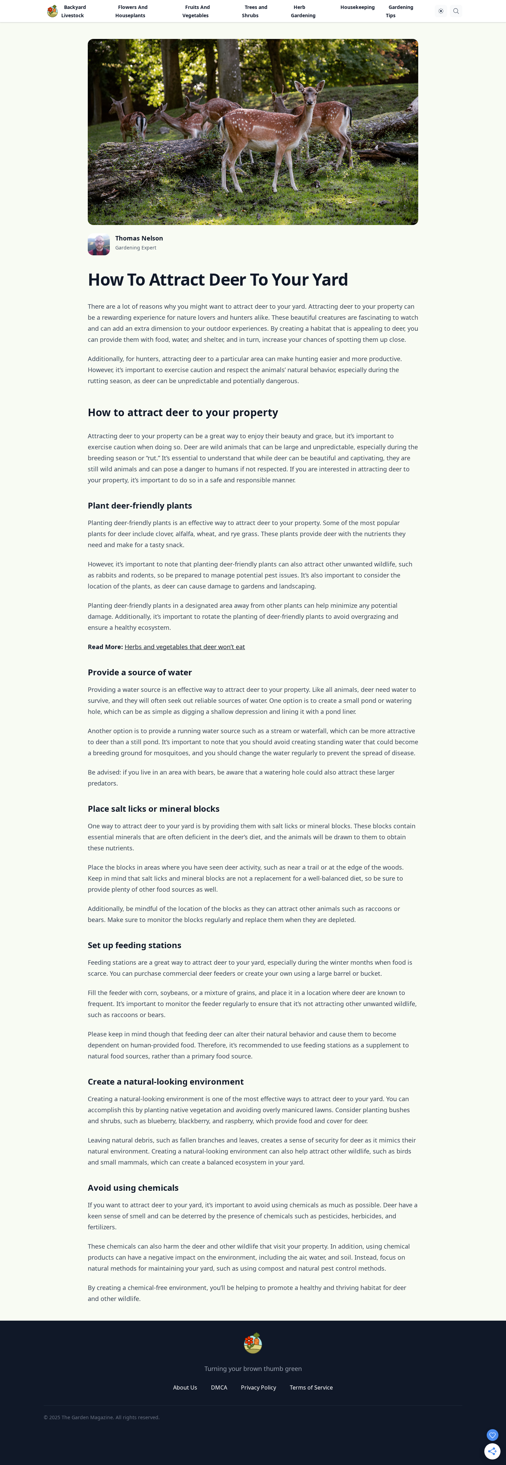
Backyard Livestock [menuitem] (73, 11)
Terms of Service (311, 1387)
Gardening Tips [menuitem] (399, 11)
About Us (185, 1387)
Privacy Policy (258, 1387)
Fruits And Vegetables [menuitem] (196, 11)
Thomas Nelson (139, 238)
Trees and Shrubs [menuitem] (254, 11)
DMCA (219, 1387)
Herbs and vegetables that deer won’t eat (185, 647)
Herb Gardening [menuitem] (303, 11)
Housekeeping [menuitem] (357, 7)
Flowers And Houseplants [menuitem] (131, 11)
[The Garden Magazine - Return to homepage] (253, 1343)
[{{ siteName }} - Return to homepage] (52, 11)
